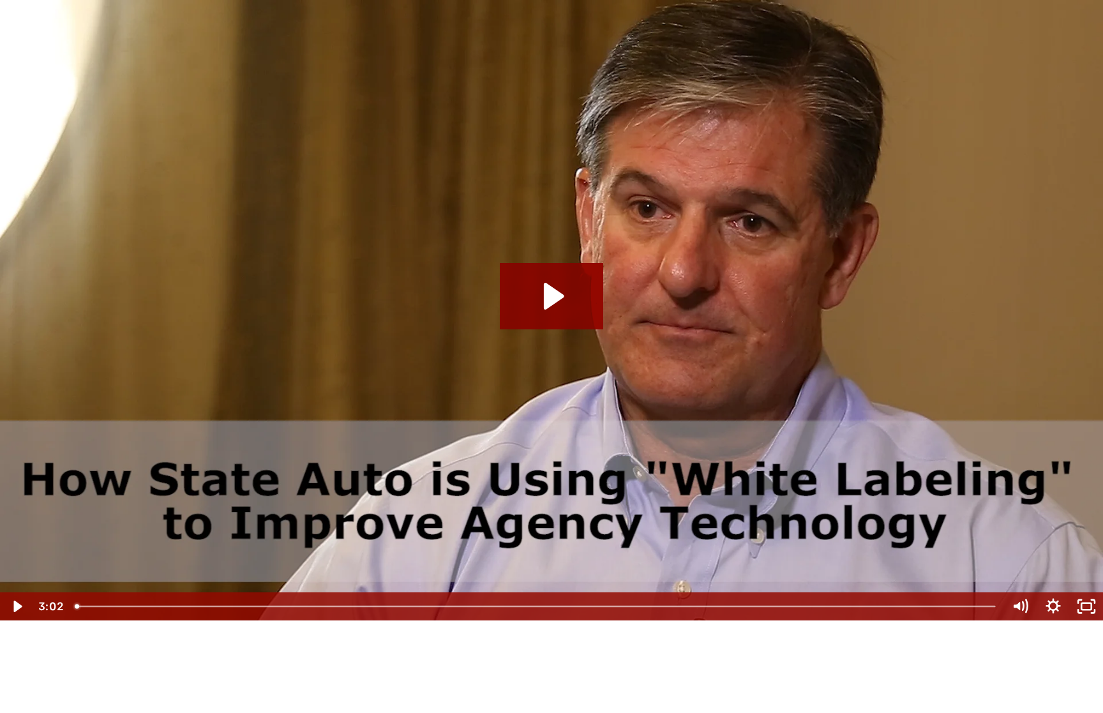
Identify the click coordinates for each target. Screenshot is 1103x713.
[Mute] (1020, 606)
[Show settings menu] (1053, 606)
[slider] (536, 606)
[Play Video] (16, 606)
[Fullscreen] (1086, 606)
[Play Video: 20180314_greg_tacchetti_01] (552, 296)
